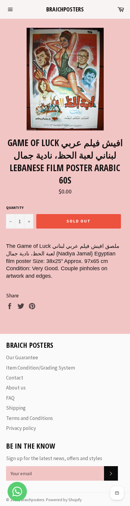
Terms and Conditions (29, 418)
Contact (14, 377)
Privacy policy (21, 428)
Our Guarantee (22, 357)
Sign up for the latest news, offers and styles (54, 458)
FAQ (10, 398)
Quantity (15, 207)
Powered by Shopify (64, 499)
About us (16, 387)
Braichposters (65, 9)
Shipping (16, 408)
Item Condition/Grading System (40, 367)
